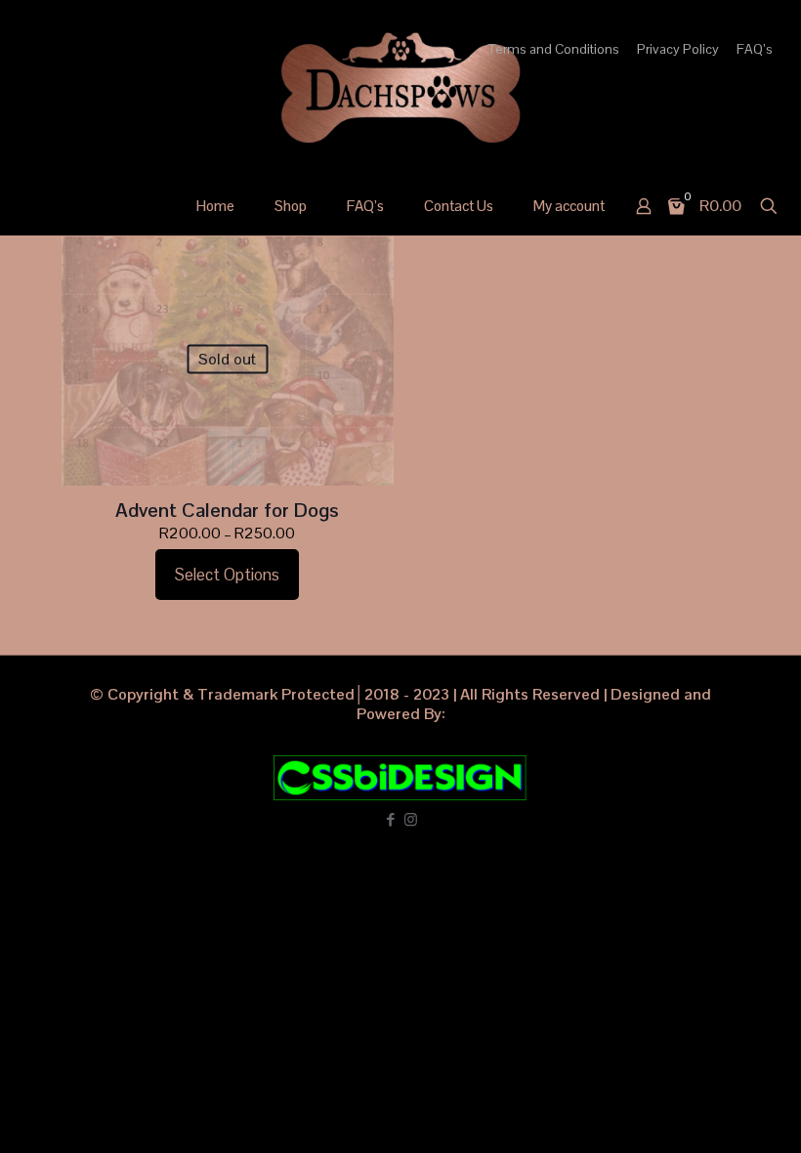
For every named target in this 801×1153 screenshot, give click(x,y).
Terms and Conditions (553, 49)
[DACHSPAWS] (400, 88)
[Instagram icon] (410, 819)
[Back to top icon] (707, 1112)
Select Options (227, 574)
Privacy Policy (678, 49)
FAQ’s (755, 49)
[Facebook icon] (390, 819)
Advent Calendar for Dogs (227, 510)
